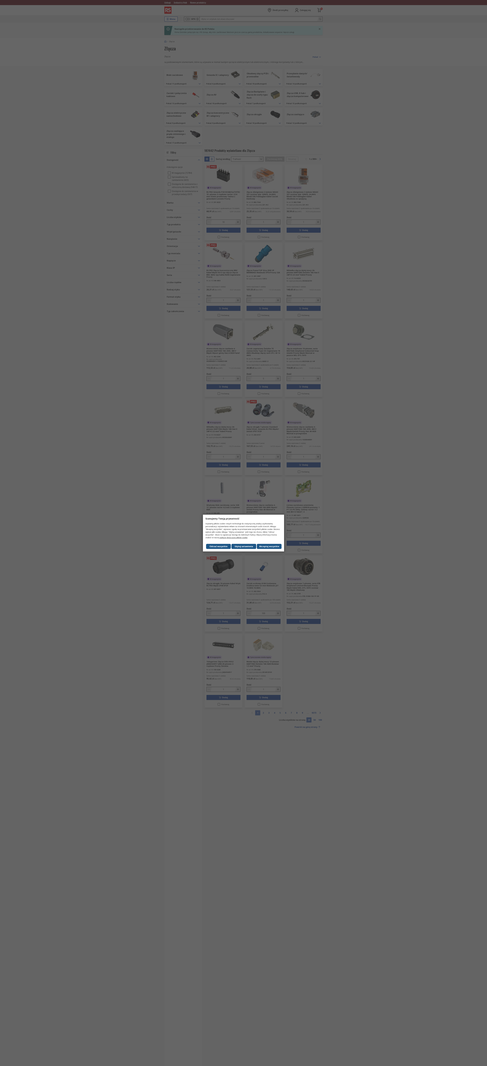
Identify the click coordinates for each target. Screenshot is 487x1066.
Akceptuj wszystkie (269, 546)
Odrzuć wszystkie (219, 546)
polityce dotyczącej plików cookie (233, 537)
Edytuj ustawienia (244, 546)
